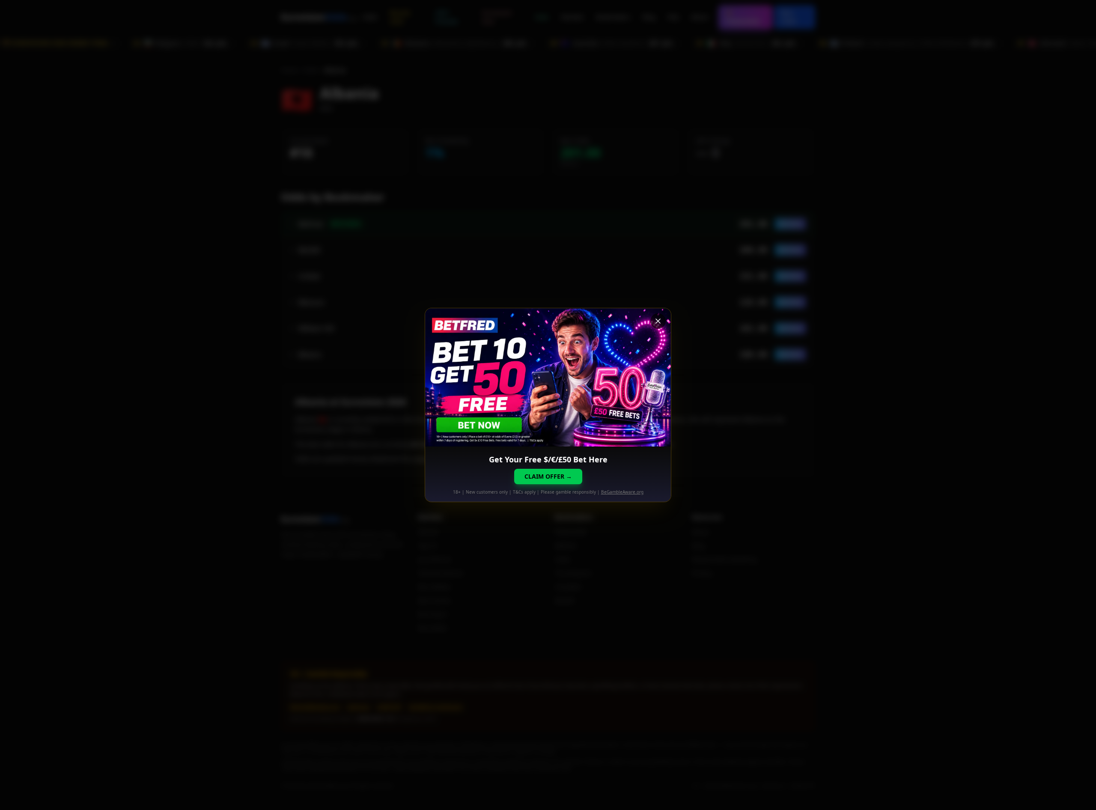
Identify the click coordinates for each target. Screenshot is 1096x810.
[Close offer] (658, 321)
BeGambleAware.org (622, 492)
